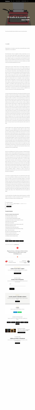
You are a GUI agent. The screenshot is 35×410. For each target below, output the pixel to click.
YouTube (22, 322)
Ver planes (17, 301)
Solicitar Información (21, 332)
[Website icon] (17, 256)
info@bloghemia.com (16, 244)
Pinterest (26, 322)
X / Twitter (17, 322)
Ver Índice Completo (17, 273)
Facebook (9, 322)
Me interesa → (9, 206)
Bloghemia (7, 1)
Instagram (13, 322)
